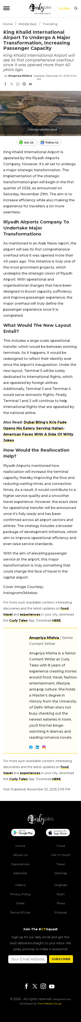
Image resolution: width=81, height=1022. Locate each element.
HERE (56, 620)
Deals (20, 903)
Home (8, 24)
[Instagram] (43, 987)
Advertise (20, 873)
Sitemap (60, 873)
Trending (50, 24)
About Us (20, 855)
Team (61, 894)
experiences (30, 614)
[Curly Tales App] (23, 833)
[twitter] (11, 84)
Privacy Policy (20, 894)
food (64, 608)
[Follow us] (51, 142)
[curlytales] (41, 823)
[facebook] (5, 84)
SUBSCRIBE (61, 959)
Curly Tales (18, 620)
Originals (60, 885)
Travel (61, 864)
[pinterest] (24, 84)
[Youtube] (51, 986)
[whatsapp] (18, 84)
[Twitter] (34, 987)
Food (61, 846)
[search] (76, 8)
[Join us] (27, 142)
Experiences (20, 864)
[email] (30, 84)
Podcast (60, 912)
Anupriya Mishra (20, 75)
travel (8, 614)
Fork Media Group (49, 1003)
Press (61, 903)
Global (65, 8)
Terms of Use (20, 912)
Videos (20, 885)
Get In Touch (60, 855)
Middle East (27, 24)
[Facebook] (26, 987)
